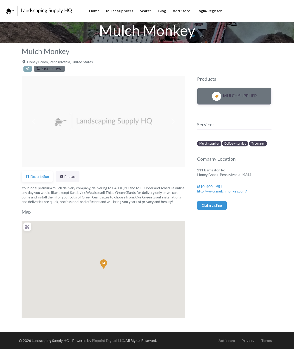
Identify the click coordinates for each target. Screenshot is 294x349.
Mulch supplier (209, 143)
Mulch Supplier (240, 95)
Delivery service (235, 143)
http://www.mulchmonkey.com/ (222, 191)
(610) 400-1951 (209, 186)
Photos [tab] (70, 176)
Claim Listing (212, 205)
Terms (266, 340)
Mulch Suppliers (119, 10)
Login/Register (209, 10)
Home (94, 10)
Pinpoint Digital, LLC (108, 340)
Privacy (248, 340)
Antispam (226, 340)
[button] (34, 122)
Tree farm (258, 143)
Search (146, 10)
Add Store (181, 10)
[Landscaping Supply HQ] (39, 10)
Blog (162, 10)
